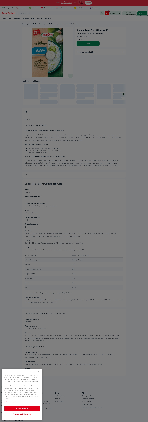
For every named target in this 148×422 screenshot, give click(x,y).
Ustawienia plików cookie (22, 414)
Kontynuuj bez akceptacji (34, 371)
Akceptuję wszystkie (22, 408)
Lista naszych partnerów (12, 402)
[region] (22, 394)
